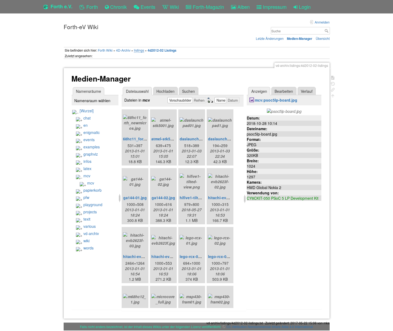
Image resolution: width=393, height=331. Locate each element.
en (85, 125)
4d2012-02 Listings (162, 50)
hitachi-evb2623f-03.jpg (144, 256)
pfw (86, 197)
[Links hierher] (333, 89)
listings (139, 50)
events (89, 139)
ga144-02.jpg (163, 197)
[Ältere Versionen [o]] (333, 83)
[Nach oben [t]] (333, 95)
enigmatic (91, 132)
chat (87, 118)
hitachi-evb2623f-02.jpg (229, 197)
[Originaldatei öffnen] (284, 110)
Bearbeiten (284, 91)
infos (87, 161)
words (88, 248)
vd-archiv (91, 233)
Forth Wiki (105, 50)
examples (91, 146)
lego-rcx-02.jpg (222, 256)
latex (87, 168)
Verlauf (307, 91)
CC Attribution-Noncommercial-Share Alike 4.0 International (269, 326)
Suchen (188, 91)
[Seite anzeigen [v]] (333, 77)
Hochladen (165, 91)
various (89, 226)
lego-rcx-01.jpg (193, 256)
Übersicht (323, 38)
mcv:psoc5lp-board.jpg (276, 100)
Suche (327, 31)
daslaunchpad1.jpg (225, 138)
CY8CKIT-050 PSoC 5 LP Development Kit (282, 198)
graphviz (90, 154)
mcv (86, 175)
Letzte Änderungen (270, 38)
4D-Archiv (123, 50)
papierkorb (92, 190)
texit (86, 219)
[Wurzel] (87, 110)
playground (92, 204)
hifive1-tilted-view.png (200, 197)
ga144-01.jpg (135, 197)
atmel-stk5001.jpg (167, 138)
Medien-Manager (299, 38)
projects (90, 211)
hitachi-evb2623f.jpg (170, 256)
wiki (86, 240)
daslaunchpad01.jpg (198, 138)
